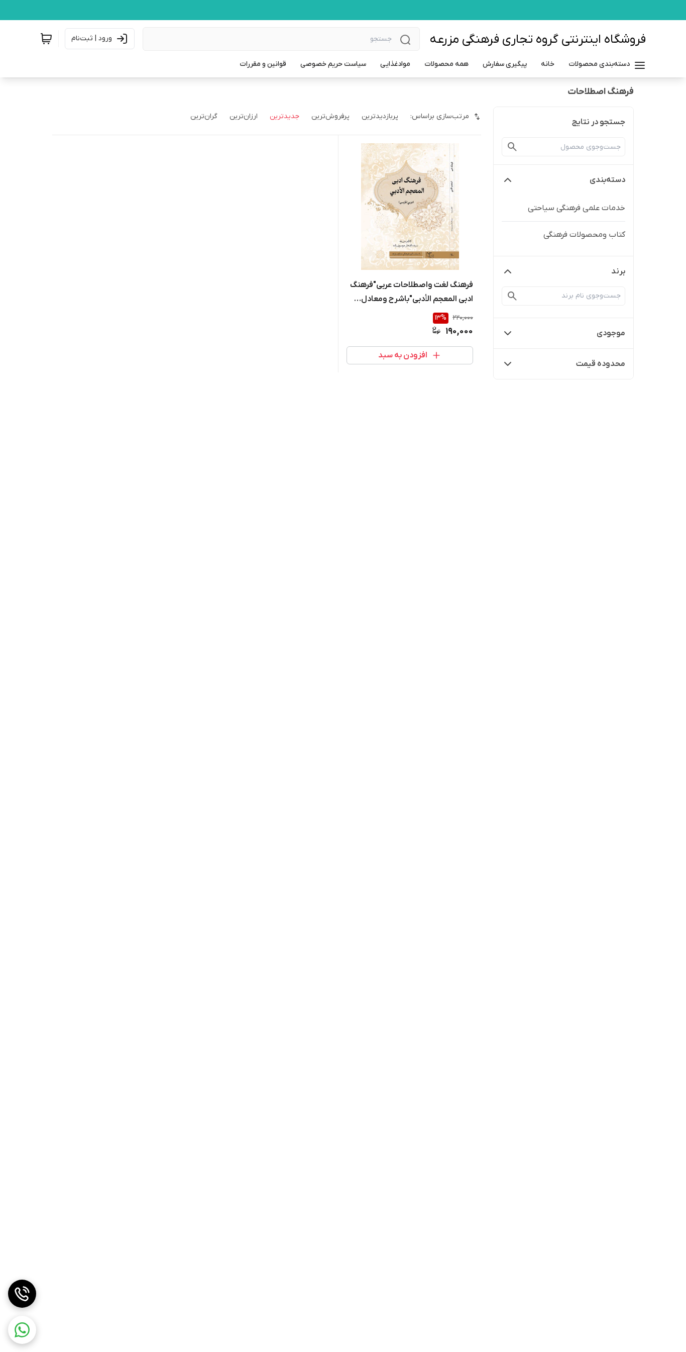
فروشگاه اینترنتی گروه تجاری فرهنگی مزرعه (538, 39)
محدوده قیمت (600, 364)
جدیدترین (284, 116)
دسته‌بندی (607, 180)
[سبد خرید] (46, 39)
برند (618, 271)
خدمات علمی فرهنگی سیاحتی (576, 208)
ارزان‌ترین (244, 116)
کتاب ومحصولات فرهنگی (584, 235)
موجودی (611, 333)
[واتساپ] (22, 1330)
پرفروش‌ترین (330, 116)
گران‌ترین (203, 116)
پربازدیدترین (380, 116)
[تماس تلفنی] (22, 1294)
